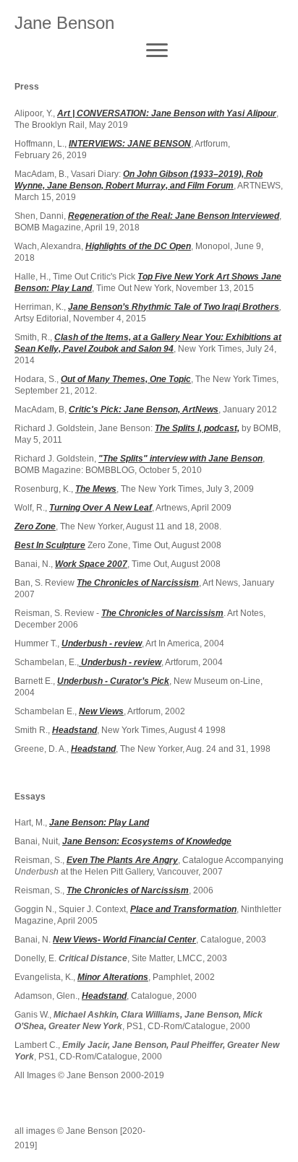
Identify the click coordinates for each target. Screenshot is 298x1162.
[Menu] (157, 50)
